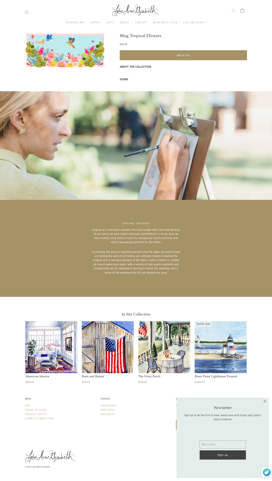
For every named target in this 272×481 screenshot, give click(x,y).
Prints (95, 22)
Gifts (110, 22)
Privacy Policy (36, 414)
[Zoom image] (65, 51)
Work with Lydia (165, 22)
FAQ (27, 405)
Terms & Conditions (39, 418)
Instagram (108, 405)
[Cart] (242, 10)
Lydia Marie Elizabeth (41, 467)
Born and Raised (93, 376)
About (124, 22)
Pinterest (107, 414)
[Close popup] (265, 402)
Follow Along (194, 22)
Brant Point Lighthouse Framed (216, 376)
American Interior (37, 376)
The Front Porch (149, 376)
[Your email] (223, 444)
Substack (107, 409)
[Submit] (29, 12)
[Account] (233, 10)
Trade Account (36, 409)
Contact (141, 22)
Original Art (75, 22)
